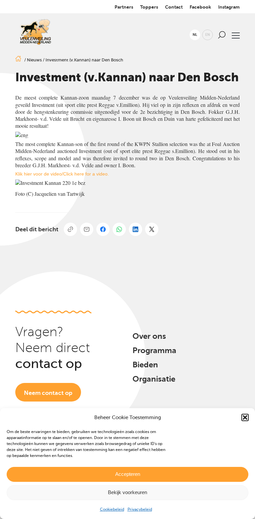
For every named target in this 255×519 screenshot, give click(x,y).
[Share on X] (151, 229)
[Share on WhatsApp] (119, 229)
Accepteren (127, 474)
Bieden (145, 364)
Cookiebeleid (112, 509)
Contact (174, 7)
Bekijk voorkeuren (127, 492)
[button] (245, 417)
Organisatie (153, 379)
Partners (124, 7)
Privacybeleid (140, 509)
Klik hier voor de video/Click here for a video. (62, 174)
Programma (154, 350)
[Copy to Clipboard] (70, 229)
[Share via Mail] (86, 229)
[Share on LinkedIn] (135, 229)
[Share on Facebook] (103, 229)
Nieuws (34, 59)
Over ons (149, 336)
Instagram (229, 7)
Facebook (200, 7)
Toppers (149, 7)
